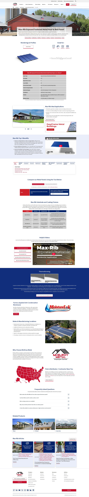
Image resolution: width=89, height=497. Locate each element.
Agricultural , (29, 456)
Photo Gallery (37, 4)
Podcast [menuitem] (53, 481)
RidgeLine (50, 460)
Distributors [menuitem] (42, 477)
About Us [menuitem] (65, 474)
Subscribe (69, 490)
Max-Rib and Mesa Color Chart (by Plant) (22, 169)
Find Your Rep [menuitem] (60, 1)
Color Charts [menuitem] (54, 475)
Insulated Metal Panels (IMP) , (47, 457)
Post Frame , (23, 454)
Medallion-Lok (66, 456)
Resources (56, 4)
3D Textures (50, 4)
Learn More (16, 313)
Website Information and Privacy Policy (18, 495)
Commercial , (27, 454)
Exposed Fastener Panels (29, 7)
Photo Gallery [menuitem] (54, 479)
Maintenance (38, 163)
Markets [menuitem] (42, 472)
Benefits (39, 37)
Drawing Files (20, 164)
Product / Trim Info (44, 164)
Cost (31, 456)
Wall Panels (22, 7)
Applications (34, 37)
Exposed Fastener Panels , (49, 453)
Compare (48, 37)
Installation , (24, 455)
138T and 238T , (71, 455)
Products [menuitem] (30, 472)
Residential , (68, 454)
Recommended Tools (22, 254)
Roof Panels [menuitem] (30, 474)
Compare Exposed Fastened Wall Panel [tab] (51, 184)
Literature (32, 163)
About (62, 4)
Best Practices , (72, 454)
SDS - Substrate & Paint (52, 164)
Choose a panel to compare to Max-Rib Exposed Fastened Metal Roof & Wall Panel (59, 191)
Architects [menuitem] (42, 474)
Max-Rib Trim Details (22, 251)
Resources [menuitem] (54, 472)
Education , (20, 453)
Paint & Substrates (29, 4)
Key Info (52, 37)
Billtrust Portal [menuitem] (53, 1)
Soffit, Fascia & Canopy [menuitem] (31, 484)
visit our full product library (53, 187)
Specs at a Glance (28, 37)
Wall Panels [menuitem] (30, 475)
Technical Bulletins (65, 164)
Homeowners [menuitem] (42, 479)
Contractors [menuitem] (42, 475)
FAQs (63, 37)
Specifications (59, 163)
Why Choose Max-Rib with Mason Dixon (22, 260)
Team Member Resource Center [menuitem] (69, 479)
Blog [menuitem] (53, 474)
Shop (68, 4)
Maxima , (48, 456)
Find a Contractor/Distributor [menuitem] (69, 1)
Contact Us (20, 482)
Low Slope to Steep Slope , (48, 458)
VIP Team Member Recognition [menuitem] (69, 481)
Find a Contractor (58, 37)
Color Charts (15, 164)
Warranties (72, 163)
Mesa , (63, 456)
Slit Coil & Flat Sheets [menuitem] (31, 479)
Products (21, 4)
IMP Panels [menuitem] (30, 477)
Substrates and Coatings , (23, 456)
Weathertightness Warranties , (44, 460)
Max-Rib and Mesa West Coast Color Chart (22, 168)
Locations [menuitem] (65, 477)
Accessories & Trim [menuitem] (31, 486)
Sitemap (25, 495)
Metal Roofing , (24, 453)
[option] (28, 58)
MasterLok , (42, 458)
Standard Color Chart (18, 171)
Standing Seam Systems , (44, 454)
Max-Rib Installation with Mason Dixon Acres (22, 257)
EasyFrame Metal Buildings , (47, 459)
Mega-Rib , (50, 455)
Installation (26, 163)
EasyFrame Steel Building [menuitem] (32, 481)
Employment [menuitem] (66, 475)
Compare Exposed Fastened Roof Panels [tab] (38, 184)
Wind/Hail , (41, 459)
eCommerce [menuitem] (54, 477)
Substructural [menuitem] (30, 482)
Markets (43, 4)
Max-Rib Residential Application (22, 248)
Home (13, 7)
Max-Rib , (27, 455)
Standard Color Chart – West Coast (21, 172)
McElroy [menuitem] (65, 472)
